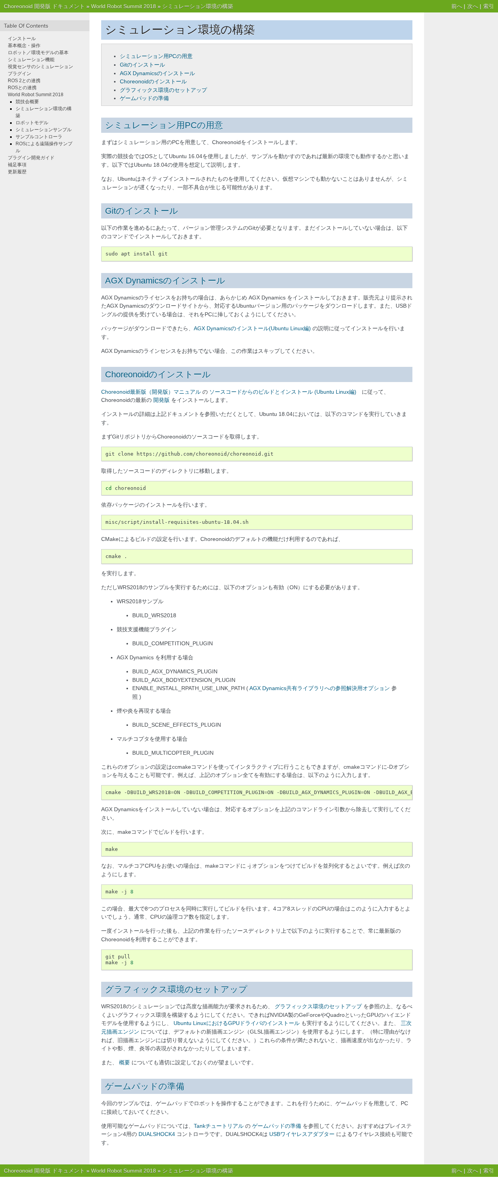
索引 (488, 6)
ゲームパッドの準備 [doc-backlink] (144, 1086)
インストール (22, 38)
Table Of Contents (26, 26)
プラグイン (19, 73)
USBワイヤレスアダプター (302, 1134)
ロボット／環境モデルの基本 (38, 52)
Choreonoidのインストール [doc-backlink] (158, 374)
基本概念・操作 (24, 45)
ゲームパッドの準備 (144, 98)
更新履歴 (17, 171)
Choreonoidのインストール (153, 81)
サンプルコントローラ (39, 136)
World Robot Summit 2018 (123, 6)
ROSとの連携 (22, 87)
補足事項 (17, 164)
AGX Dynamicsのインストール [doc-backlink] (165, 280)
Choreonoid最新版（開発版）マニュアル (151, 392)
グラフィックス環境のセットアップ (163, 90)
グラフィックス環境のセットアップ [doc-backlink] (176, 989)
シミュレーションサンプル (44, 129)
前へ (456, 6)
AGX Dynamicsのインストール (157, 73)
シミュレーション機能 (31, 59)
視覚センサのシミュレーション (40, 66)
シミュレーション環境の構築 (197, 6)
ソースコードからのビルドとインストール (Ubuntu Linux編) (282, 392)
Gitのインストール (142, 65)
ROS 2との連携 (24, 80)
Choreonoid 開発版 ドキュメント (44, 6)
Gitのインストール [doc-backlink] (141, 211)
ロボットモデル (32, 122)
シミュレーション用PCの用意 (156, 56)
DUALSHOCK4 (157, 1134)
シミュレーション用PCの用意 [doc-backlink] (164, 125)
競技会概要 (27, 101)
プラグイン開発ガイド (31, 157)
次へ (472, 6)
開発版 (161, 400)
